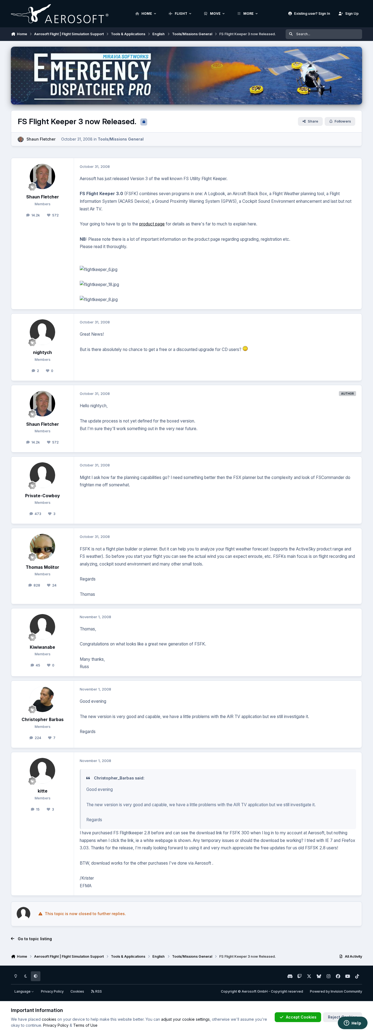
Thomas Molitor (42, 567)
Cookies (77, 991)
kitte (43, 791)
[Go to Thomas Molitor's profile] (42, 546)
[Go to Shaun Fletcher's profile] (20, 139)
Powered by (336, 991)
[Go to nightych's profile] (42, 332)
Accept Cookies (301, 1017)
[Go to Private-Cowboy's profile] (42, 475)
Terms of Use (85, 1025)
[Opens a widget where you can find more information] (353, 1023)
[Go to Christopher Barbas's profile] (42, 699)
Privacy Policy (52, 991)
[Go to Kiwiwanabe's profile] (42, 627)
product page (152, 224)
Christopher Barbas (43, 719)
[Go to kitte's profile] (42, 771)
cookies (49, 1019)
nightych (42, 352)
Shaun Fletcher (40, 139)
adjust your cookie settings (185, 1019)
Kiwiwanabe (42, 647)
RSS (98, 991)
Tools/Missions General (121, 139)
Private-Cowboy (42, 495)
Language (22, 991)
